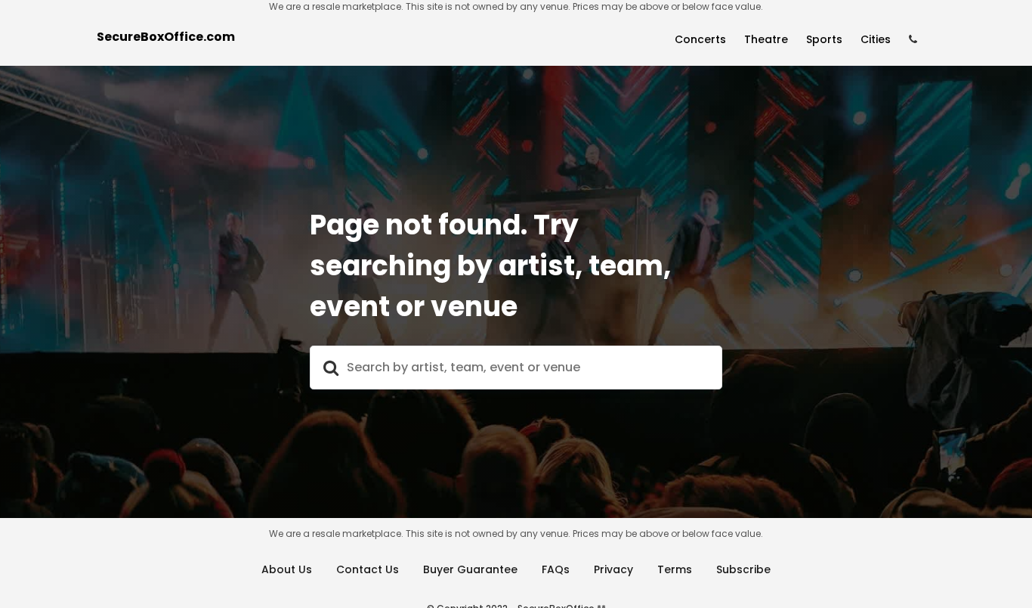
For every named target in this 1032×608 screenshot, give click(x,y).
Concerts (700, 39)
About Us (286, 569)
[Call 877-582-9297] (913, 40)
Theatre (766, 39)
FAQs (556, 569)
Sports (824, 39)
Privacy (613, 569)
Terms (674, 569)
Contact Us (367, 569)
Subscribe (743, 569)
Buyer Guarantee (470, 569)
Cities (876, 39)
